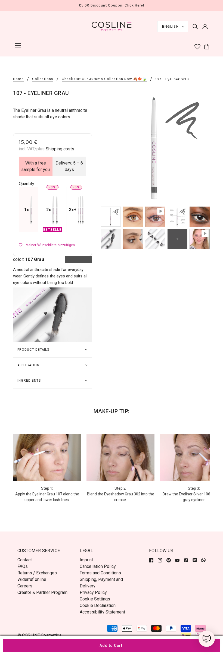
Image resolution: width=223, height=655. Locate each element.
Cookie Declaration (98, 605)
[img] (195, 26)
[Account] (205, 26)
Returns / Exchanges (37, 572)
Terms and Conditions (100, 572)
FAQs (22, 566)
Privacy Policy (93, 592)
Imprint (86, 559)
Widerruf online (31, 579)
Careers (24, 585)
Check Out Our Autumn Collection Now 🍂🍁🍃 (104, 79)
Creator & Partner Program (42, 592)
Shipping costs (60, 148)
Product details (33, 349)
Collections (42, 79)
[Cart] (207, 47)
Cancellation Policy (98, 566)
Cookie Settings (95, 599)
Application (28, 365)
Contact (24, 559)
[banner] (111, 26)
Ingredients (29, 380)
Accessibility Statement (102, 612)
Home (18, 79)
